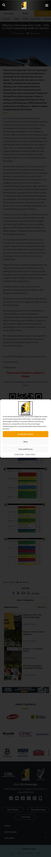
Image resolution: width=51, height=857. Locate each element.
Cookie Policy (19, 454)
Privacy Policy (30, 454)
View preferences (25, 449)
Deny (25, 441)
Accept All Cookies (25, 434)
